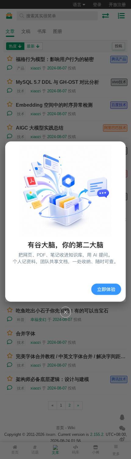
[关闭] (65, 312)
